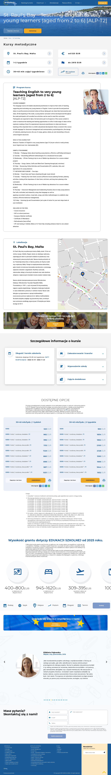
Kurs (10, 38)
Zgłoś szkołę (8, 760)
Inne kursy (33, 765)
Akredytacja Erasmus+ (10, 757)
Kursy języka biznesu (36, 755)
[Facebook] (97, 73)
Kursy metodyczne (36, 749)
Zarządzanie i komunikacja (38, 754)
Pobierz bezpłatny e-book (11, 762)
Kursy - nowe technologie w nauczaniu (41, 752)
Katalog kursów (27, 3)
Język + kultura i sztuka (37, 757)
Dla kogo (7, 749)
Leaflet (105, 309)
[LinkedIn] (103, 73)
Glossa (58, 747)
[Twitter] (100, 73)
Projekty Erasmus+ (10, 752)
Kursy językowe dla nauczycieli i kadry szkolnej (43, 762)
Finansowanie (8, 751)
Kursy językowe (35, 747)
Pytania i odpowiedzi (10, 759)
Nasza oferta (67, 3)
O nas (77, 3)
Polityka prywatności (62, 752)
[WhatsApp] (106, 73)
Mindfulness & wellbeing (37, 763)
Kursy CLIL (34, 751)
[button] (82, 274)
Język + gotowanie (36, 759)
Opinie (59, 751)
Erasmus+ (40, 3)
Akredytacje (54, 3)
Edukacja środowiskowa (37, 760)
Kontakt (59, 749)
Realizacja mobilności (10, 755)
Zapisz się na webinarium (11, 763)
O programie (8, 747)
